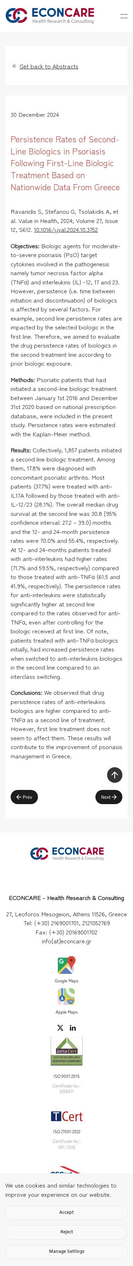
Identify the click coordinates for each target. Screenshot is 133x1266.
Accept (66, 1213)
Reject (66, 1232)
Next (106, 797)
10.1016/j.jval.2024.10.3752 (66, 229)
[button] (124, 16)
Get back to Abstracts (49, 65)
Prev (27, 797)
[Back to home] (49, 16)
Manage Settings (66, 1252)
